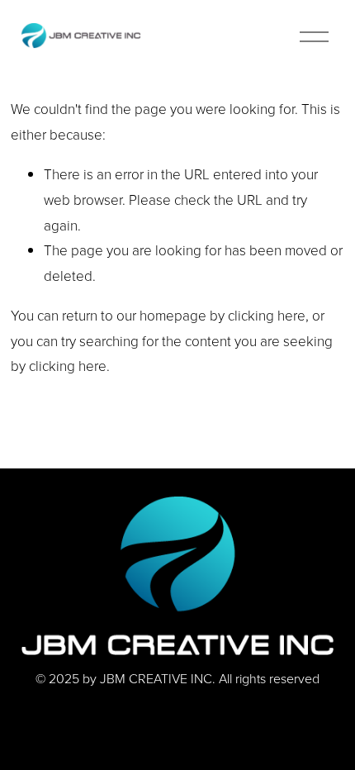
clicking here (266, 315)
